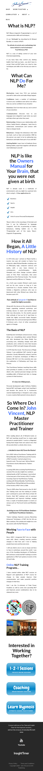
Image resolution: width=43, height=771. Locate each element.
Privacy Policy (13, 763)
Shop (8, 9)
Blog (8, 19)
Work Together (19, 9)
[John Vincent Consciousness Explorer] (22, 3)
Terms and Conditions (27, 763)
